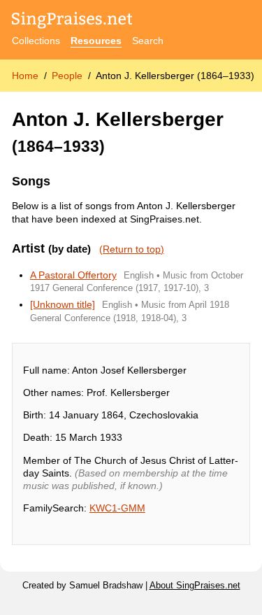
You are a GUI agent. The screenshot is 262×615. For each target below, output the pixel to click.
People (67, 75)
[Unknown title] (62, 304)
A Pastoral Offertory (73, 275)
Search (147, 40)
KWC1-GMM (117, 508)
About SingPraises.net (195, 586)
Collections (36, 40)
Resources (96, 40)
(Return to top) (131, 249)
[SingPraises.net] (72, 21)
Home (25, 75)
